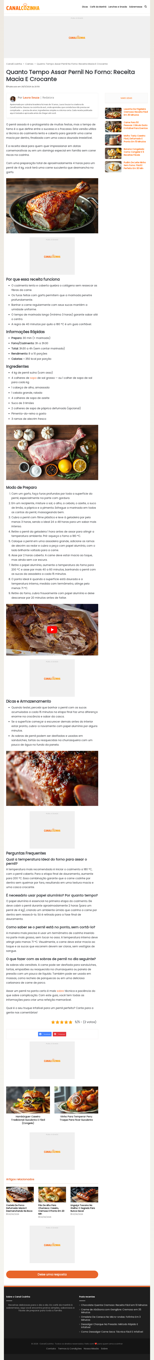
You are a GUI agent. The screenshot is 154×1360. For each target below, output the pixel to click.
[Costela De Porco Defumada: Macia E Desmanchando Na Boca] (20, 1194)
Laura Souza (31, 97)
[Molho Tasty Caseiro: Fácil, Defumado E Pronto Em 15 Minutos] (113, 140)
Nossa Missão (91, 1348)
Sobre (104, 1348)
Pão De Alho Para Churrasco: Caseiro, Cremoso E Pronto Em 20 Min (51, 1209)
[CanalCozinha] (23, 6)
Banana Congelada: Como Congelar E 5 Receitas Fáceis (134, 152)
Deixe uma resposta (52, 1274)
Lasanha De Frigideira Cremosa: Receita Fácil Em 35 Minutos (136, 112)
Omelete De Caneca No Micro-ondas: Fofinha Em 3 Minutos (111, 1318)
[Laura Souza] (13, 99)
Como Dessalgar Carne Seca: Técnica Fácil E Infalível (112, 1331)
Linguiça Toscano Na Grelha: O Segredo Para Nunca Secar (83, 1208)
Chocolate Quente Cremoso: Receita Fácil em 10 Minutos (114, 1305)
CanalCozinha (14, 63)
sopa (33, 378)
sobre (60, 991)
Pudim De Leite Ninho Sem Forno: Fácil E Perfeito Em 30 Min (135, 165)
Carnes (29, 63)
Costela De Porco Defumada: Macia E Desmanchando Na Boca (19, 1208)
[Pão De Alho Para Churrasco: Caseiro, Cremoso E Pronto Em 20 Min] (52, 1194)
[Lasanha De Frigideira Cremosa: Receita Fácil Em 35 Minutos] (113, 113)
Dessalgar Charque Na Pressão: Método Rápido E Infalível (109, 1326)
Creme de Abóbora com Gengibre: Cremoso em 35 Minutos (111, 1311)
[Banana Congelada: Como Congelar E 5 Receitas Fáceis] (113, 153)
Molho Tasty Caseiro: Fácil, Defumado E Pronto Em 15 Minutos (135, 138)
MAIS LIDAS (126, 98)
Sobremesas (135, 6)
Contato (51, 1348)
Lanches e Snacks (117, 6)
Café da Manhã (98, 6)
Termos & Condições (70, 1348)
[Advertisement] (77, 37)
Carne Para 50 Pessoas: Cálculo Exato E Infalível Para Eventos (136, 125)
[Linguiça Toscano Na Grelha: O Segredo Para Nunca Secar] (84, 1194)
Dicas (85, 6)
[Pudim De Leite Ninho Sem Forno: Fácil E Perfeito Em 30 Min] (113, 166)
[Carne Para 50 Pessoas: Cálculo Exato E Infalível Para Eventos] (113, 126)
